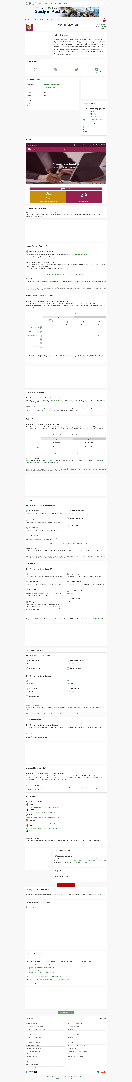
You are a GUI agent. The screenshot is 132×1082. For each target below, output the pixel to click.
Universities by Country (56, 3)
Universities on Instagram (74, 1031)
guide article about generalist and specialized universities (76, 357)
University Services (94, 707)
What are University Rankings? (37, 970)
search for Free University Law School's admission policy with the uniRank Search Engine (67, 543)
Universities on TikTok (73, 1037)
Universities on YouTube (73, 1034)
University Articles (72, 1048)
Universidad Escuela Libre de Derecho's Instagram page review (43, 823)
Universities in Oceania (32, 1061)
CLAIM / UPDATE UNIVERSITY (66, 885)
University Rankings (43, 3)
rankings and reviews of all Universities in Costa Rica (49, 958)
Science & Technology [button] (34, 342)
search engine (101, 400)
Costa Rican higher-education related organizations (44, 976)
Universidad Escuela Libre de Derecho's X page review (40, 812)
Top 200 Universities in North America (36, 1029)
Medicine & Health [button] (35, 339)
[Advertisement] (37, 43)
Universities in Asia (31, 1059)
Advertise (64, 1076)
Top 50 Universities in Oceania (34, 1042)
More (65, 3)
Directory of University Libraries (75, 1053)
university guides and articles (38, 964)
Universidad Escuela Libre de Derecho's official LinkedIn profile (42, 828)
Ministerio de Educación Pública (79, 254)
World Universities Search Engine (82, 961)
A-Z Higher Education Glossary (64, 983)
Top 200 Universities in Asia (33, 1039)
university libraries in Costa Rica (68, 976)
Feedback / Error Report (66, 1012)
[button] (51, 321)
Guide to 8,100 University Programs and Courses (41, 967)
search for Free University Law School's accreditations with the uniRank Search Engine (67, 274)
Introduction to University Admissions (54, 552)
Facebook (31, 1071)
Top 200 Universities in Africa (34, 1037)
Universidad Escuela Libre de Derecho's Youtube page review (42, 817)
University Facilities (82, 707)
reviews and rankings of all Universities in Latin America (50, 979)
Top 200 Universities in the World (35, 1026)
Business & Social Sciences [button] (33, 335)
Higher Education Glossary (74, 1059)
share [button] (102, 28)
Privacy (72, 1076)
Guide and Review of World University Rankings (41, 972)
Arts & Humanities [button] (35, 327)
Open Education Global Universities (35, 1067)
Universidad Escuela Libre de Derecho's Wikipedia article (69, 879)
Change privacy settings (79, 1076)
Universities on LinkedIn (73, 1039)
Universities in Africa (32, 1056)
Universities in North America (34, 1048)
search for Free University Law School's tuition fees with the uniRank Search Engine (67, 453)
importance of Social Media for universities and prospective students (86, 842)
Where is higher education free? (37, 969)
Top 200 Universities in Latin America (35, 1031)
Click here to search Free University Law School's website (41, 212)
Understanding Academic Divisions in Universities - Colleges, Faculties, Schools (59, 736)
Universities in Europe (32, 1053)
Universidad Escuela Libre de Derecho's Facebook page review (43, 807)
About (48, 1076)
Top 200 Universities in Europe (34, 1034)
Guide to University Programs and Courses (51, 408)
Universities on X (72, 1029)
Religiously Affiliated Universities (75, 1056)
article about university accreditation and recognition (63, 282)
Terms (68, 1076)
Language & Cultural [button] (34, 331)
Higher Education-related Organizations (77, 1051)
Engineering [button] (37, 346)
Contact (59, 1076)
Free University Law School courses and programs (55, 400)
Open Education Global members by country (77, 862)
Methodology (53, 1076)
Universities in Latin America (33, 1051)
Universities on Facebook (74, 1026)
